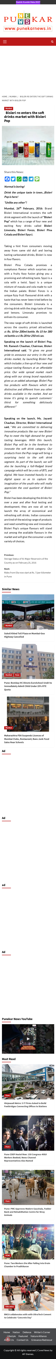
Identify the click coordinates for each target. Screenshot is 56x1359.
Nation (16, 1332)
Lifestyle (11, 1336)
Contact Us (22, 1339)
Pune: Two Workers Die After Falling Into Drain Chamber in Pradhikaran (27, 1265)
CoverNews (43, 1350)
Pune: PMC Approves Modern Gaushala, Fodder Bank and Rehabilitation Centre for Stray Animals (27, 1212)
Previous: (26, 558)
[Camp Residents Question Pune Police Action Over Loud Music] (28, 1039)
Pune (17, 675)
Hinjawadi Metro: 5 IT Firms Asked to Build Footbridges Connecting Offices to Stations (25, 1105)
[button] (5, 41)
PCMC (8, 1255)
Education (10, 1306)
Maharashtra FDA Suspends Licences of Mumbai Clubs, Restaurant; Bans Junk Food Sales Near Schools (26, 739)
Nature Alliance (39, 1336)
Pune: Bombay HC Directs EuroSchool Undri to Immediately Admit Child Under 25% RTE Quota (28, 686)
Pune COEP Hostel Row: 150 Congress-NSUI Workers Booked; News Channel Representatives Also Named (25, 1157)
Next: (27, 572)
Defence (27, 1332)
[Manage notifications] (7, 1339)
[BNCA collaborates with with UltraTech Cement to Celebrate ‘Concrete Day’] (28, 1293)
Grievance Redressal (41, 1339)
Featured (23, 1336)
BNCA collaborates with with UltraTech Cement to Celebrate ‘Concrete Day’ (27, 1316)
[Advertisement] (28, 68)
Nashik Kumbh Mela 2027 (28, 2)
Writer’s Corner (42, 1332)
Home (7, 1332)
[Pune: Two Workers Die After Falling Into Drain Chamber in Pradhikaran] (28, 1241)
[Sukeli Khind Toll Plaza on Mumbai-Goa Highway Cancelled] (28, 611)
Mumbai (9, 108)
